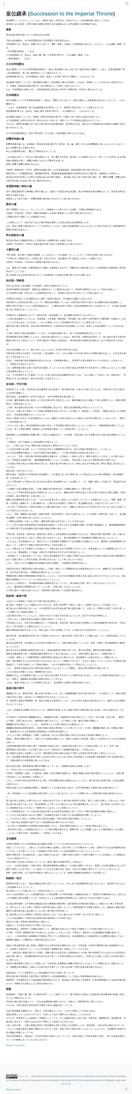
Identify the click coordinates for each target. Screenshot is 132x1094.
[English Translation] (15, 1045)
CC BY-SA (66, 1083)
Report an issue (13, 1089)
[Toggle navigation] (127, 3)
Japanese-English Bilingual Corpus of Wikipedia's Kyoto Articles (79, 1076)
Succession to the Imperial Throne (71, 13)
